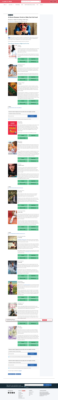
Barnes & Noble (22, 61)
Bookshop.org (33, 61)
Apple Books (33, 58)
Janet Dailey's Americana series (22, 239)
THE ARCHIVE (19, 392)
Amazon (22, 58)
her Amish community (27, 284)
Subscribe (53, 1)
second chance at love (28, 251)
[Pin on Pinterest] (6, 31)
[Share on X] (6, 29)
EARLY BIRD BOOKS (20, 393)
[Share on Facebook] (6, 28)
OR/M (29, 395)
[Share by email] (6, 33)
